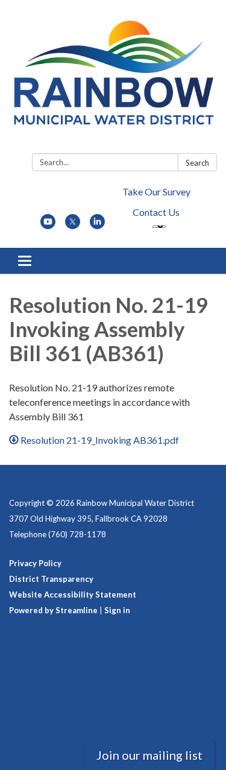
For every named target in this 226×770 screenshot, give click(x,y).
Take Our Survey (156, 191)
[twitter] (72, 225)
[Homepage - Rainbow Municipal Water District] (113, 79)
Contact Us (156, 212)
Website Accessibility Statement (72, 594)
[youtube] (47, 225)
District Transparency (51, 579)
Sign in (117, 610)
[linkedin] (97, 225)
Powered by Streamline (53, 610)
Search (197, 163)
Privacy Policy (35, 563)
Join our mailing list (149, 755)
